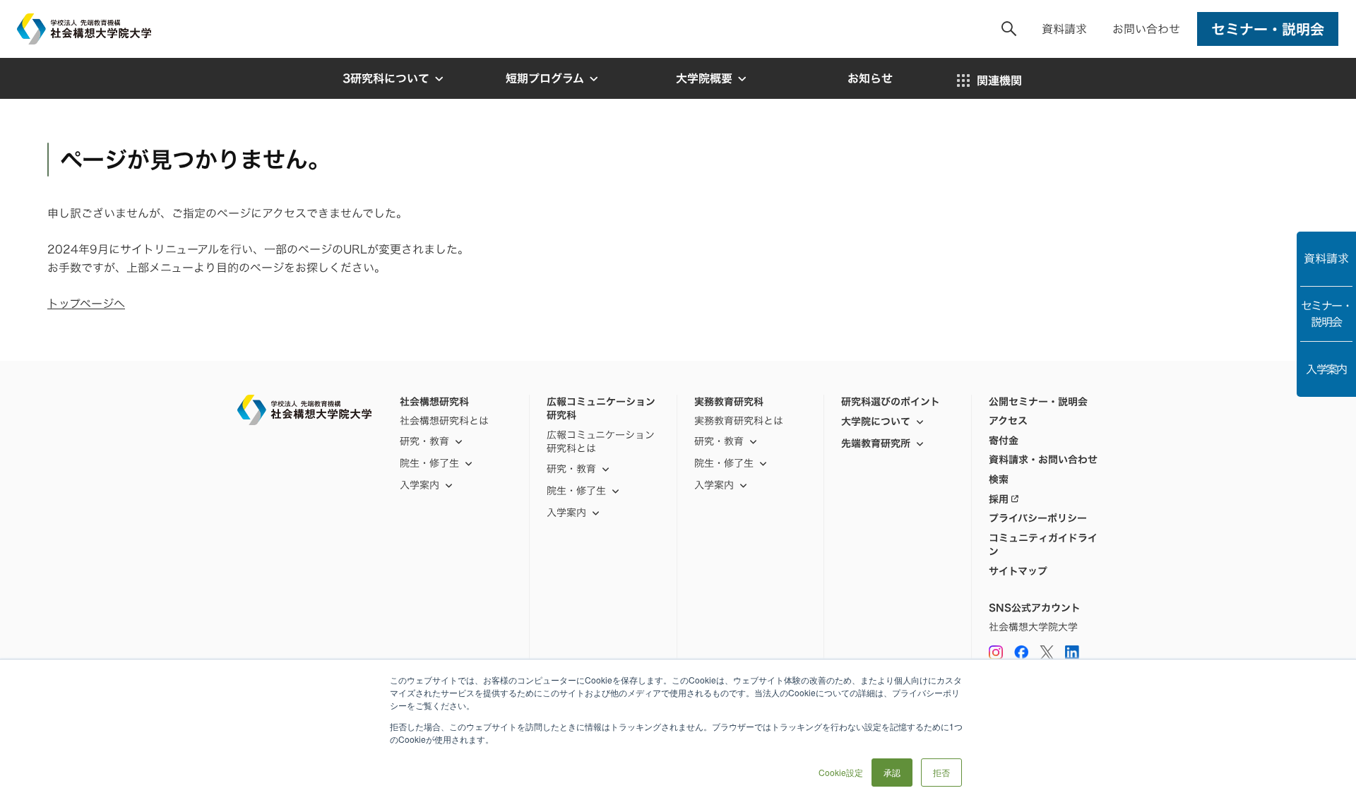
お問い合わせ (1146, 29)
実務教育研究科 (728, 402)
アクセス (1008, 421)
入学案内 (1326, 369)
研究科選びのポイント (890, 402)
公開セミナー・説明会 (1038, 402)
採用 (999, 499)
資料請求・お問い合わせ (1043, 460)
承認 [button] (892, 772)
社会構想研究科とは (444, 421)
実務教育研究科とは (738, 421)
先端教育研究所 (875, 443)
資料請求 (1064, 29)
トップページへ (86, 303)
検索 (999, 479)
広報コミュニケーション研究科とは (601, 441)
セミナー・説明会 (1326, 313)
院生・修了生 (576, 490)
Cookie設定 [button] (841, 772)
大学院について (875, 421)
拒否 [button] (941, 772)
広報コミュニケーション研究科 (601, 408)
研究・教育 (424, 441)
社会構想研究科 (434, 402)
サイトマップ (1018, 571)
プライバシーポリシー (1038, 518)
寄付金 (1003, 441)
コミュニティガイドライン (1043, 545)
